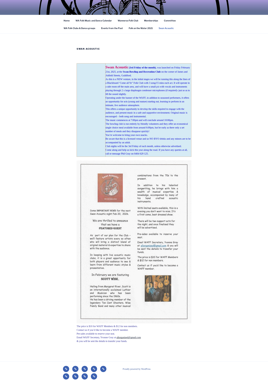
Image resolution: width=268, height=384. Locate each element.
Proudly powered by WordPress (136, 369)
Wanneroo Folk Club (128, 20)
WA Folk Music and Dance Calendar (94, 20)
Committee (170, 20)
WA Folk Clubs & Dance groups (79, 28)
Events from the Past (112, 28)
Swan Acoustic (166, 28)
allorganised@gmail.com (128, 337)
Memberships (151, 20)
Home (67, 20)
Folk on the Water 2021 (141, 28)
